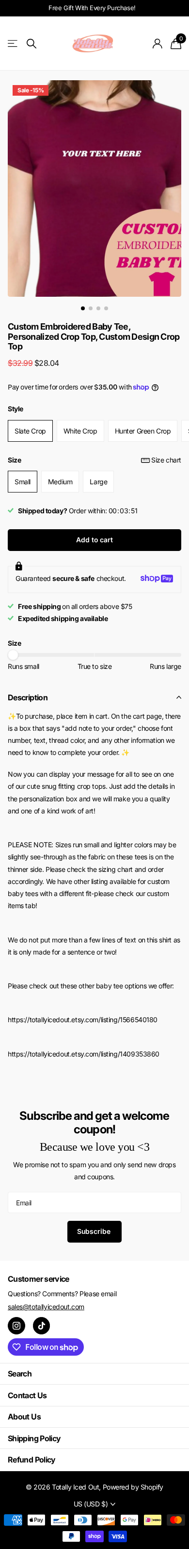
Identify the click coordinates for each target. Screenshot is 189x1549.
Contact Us (27, 1395)
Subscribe (94, 1231)
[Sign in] (158, 43)
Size (94, 460)
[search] (31, 44)
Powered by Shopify (133, 1487)
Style (15, 409)
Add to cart (94, 540)
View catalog (13, 44)
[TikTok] (41, 1325)
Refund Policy (32, 1459)
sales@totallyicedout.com (46, 1307)
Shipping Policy (34, 1438)
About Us (24, 1416)
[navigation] (83, 308)
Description (27, 697)
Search (20, 1373)
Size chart (166, 460)
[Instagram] (16, 1325)
